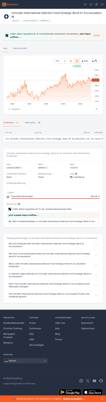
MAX (86, 61)
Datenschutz (87, 328)
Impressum (87, 322)
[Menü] (102, 4)
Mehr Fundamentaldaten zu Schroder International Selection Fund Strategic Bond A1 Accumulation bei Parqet (54, 221)
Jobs (57, 328)
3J (70, 61)
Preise (32, 322)
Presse (58, 339)
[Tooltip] (76, 174)
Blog (57, 333)
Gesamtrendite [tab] (20, 48)
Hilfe (31, 339)
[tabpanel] (53, 85)
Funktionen (35, 328)
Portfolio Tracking (12, 328)
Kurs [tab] (5, 48)
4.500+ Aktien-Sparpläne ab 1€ (42, 209)
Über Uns (60, 322)
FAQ (31, 333)
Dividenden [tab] (10, 122)
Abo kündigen (36, 344)
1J (64, 61)
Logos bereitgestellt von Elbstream (19, 383)
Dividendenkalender (13, 322)
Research (8, 342)
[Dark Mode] (90, 4)
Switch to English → (74, 398)
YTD (57, 61)
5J (77, 62)
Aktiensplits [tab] (32, 122)
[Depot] (96, 4)
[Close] (102, 398)
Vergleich (16, 109)
